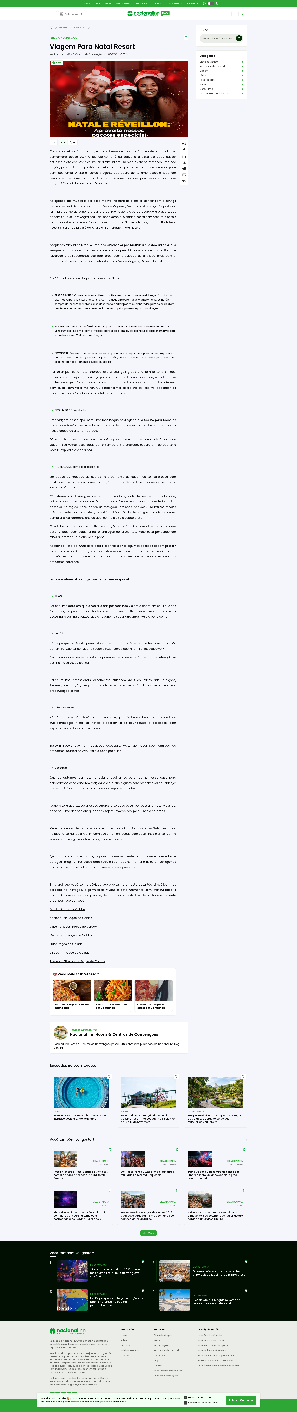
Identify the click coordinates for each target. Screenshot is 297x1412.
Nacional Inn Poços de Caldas (71, 918)
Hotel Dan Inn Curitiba (210, 1335)
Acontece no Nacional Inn (214, 93)
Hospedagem (207, 79)
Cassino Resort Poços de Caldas (73, 927)
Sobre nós (126, 1340)
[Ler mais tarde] (109, 1076)
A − (63, 142)
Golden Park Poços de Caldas (71, 935)
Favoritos (175, 3)
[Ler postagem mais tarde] (186, 37)
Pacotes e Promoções (166, 1375)
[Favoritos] (235, 14)
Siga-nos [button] (192, 3)
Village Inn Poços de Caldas (69, 953)
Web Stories (123, 3)
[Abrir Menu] (53, 14)
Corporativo (206, 88)
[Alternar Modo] (73, 142)
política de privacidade (113, 1401)
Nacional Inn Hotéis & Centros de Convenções (76, 54)
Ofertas (125, 1355)
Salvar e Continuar (241, 1400)
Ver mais (148, 1232)
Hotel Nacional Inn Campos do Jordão (219, 1365)
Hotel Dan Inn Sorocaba (211, 1340)
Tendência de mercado (63, 37)
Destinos (125, 1345)
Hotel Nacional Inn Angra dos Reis (216, 1355)
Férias (203, 75)
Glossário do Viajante (149, 3)
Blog (108, 3)
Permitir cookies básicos (200, 1397)
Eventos (204, 84)
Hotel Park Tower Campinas (213, 1345)
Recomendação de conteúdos (203, 1402)
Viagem (204, 70)
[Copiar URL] (183, 181)
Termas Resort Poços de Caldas (215, 1360)
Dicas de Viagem (209, 61)
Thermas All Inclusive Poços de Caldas (77, 961)
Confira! (59, 1048)
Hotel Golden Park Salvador (213, 1350)
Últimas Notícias (89, 3)
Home (124, 1335)
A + (54, 142)
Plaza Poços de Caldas (66, 944)
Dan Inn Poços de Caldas (67, 909)
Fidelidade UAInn (130, 1350)
